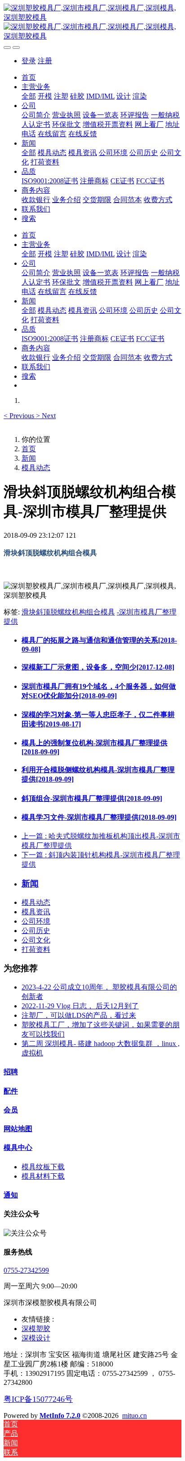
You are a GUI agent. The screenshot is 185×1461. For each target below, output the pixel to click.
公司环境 (36, 921)
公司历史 (36, 930)
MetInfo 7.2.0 (60, 1415)
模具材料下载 (43, 1176)
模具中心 (18, 1147)
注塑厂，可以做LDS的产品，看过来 (79, 1015)
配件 (11, 1091)
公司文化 (36, 940)
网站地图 (18, 1128)
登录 (29, 61)
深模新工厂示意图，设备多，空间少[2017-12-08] (98, 667)
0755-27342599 (26, 1270)
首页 (29, 77)
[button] (20, 415)
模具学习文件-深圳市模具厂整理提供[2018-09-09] (99, 817)
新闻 (29, 458)
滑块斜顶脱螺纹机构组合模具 (68, 612)
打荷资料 (36, 949)
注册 (45, 61)
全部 (29, 96)
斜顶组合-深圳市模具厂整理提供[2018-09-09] (92, 798)
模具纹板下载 (43, 1167)
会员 (11, 1110)
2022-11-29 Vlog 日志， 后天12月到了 (80, 1006)
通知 (11, 1195)
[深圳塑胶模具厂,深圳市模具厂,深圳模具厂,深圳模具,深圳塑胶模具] (92, 22)
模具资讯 (36, 912)
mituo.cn (134, 1415)
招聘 (11, 1072)
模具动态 (36, 467)
